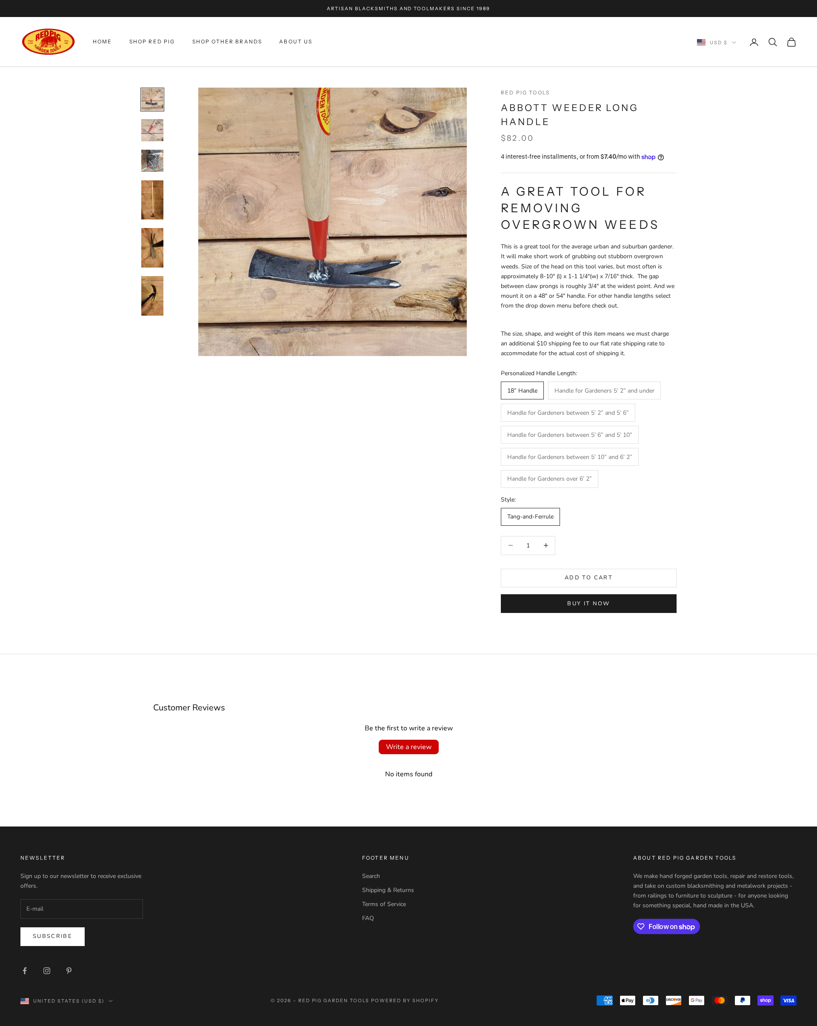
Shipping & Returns (388, 890)
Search (371, 876)
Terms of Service (384, 904)
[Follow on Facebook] (24, 970)
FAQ (368, 918)
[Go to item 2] (152, 130)
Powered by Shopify (405, 1000)
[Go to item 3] (152, 161)
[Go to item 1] (152, 99)
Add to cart (589, 577)
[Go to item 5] (152, 247)
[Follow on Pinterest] (69, 970)
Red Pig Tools (525, 92)
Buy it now (588, 603)
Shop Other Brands (227, 42)
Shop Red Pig (152, 42)
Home (102, 42)
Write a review (408, 747)
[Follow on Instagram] (47, 970)
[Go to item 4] (152, 200)
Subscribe (52, 936)
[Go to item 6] (152, 295)
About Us (295, 42)
